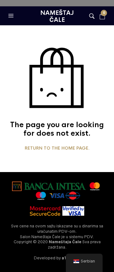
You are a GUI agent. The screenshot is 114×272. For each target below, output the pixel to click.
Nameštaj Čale (57, 16)
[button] (12, 15)
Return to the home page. (57, 148)
